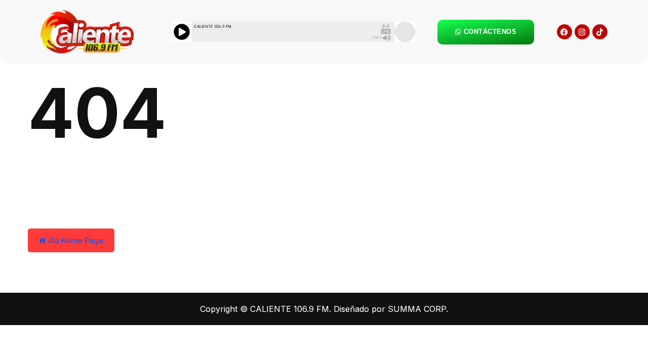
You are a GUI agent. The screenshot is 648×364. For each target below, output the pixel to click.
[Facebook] (564, 31)
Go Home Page (75, 240)
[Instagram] (582, 31)
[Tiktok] (600, 31)
